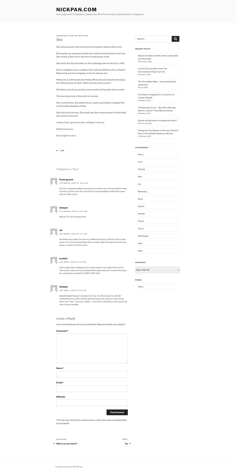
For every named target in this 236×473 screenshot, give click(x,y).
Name (60, 368)
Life (62, 151)
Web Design (143, 236)
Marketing (142, 191)
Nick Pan (83, 36)
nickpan (63, 207)
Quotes (141, 206)
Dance (141, 154)
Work (140, 251)
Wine (140, 243)
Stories (141, 221)
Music (140, 199)
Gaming (141, 169)
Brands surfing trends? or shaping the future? (157, 120)
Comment (62, 331)
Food (140, 162)
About (140, 286)
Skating (141, 213)
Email (60, 382)
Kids (140, 176)
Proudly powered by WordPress (69, 466)
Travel (140, 228)
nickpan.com (76, 10)
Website (60, 397)
